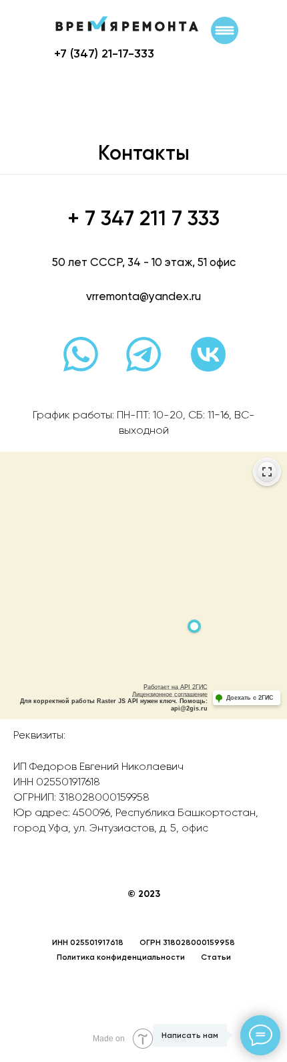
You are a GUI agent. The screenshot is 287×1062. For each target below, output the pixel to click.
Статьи (216, 957)
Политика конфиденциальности (121, 957)
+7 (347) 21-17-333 (104, 53)
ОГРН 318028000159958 (187, 942)
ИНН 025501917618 (87, 942)
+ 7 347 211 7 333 (143, 218)
